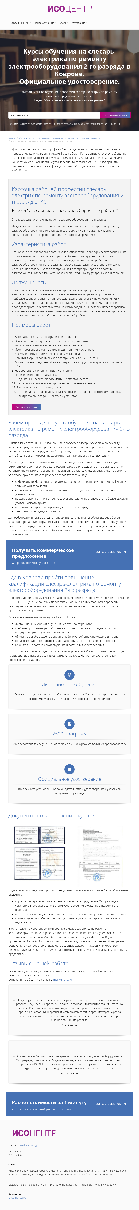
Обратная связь (17, 1197)
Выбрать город (28, 1145)
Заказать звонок (108, 552)
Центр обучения (44, 22)
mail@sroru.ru (62, 979)
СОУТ (63, 22)
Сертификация (19, 22)
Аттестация (78, 22)
